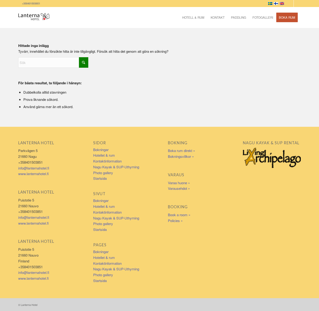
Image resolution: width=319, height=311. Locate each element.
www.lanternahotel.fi (33, 173)
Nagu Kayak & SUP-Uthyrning (116, 166)
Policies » (175, 220)
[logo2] (34, 17)
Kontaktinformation (107, 161)
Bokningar (101, 149)
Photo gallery (103, 172)
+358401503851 (30, 3)
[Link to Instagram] (297, 3)
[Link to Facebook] (290, 3)
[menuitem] (193, 17)
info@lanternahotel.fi (33, 168)
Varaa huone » (179, 182)
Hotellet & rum (104, 155)
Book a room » (179, 214)
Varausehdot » (179, 188)
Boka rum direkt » (181, 150)
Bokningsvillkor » (181, 156)
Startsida (100, 178)
